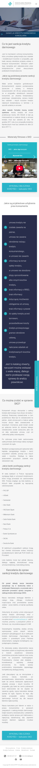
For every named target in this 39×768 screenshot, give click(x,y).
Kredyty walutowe (26, 748)
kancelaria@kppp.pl (20, 619)
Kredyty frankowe (8, 750)
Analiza (17, 750)
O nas (18, 748)
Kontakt (32, 750)
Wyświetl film (17, 156)
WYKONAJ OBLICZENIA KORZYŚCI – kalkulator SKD (19, 187)
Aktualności (25, 750)
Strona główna (10, 748)
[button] (4, 157)
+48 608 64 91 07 (11, 756)
